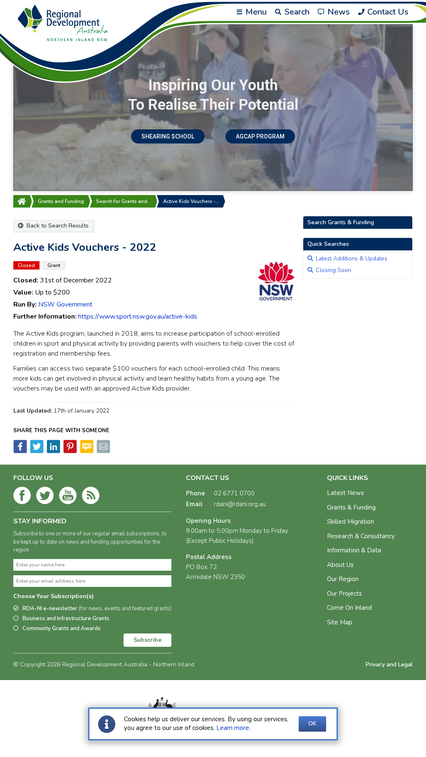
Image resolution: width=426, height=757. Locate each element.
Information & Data (354, 550)
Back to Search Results (57, 226)
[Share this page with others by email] (102, 451)
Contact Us (387, 12)
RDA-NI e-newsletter (96, 608)
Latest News (345, 493)
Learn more (232, 728)
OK (312, 723)
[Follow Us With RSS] (90, 497)
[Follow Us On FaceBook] (22, 497)
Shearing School (167, 136)
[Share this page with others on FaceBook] (20, 451)
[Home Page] (21, 201)
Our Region (343, 579)
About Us (340, 565)
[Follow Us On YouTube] (68, 497)
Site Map (339, 622)
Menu (255, 12)
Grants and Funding (61, 201)
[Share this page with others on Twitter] (36, 451)
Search (296, 12)
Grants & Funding (351, 507)
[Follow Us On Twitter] (45, 497)
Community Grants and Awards (61, 628)
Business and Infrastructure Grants (65, 618)
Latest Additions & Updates (351, 258)
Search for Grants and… (123, 201)
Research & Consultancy (361, 536)
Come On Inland (349, 608)
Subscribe (147, 640)
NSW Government (65, 304)
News (337, 12)
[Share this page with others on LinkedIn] (52, 451)
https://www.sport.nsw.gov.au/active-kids (137, 316)
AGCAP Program (260, 136)
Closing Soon (333, 270)
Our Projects (344, 593)
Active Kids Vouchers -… (191, 201)
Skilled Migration (350, 521)
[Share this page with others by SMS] (86, 451)
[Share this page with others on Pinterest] (69, 451)
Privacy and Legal (389, 664)
